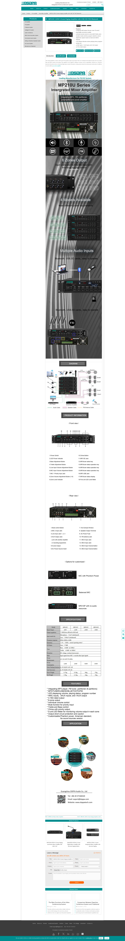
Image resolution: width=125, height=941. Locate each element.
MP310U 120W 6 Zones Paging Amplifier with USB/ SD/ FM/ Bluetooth (65, 13)
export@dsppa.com (58, 927)
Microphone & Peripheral (30, 46)
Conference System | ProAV (84, 2)
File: (51, 869)
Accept (107, 938)
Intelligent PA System (29, 30)
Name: (76, 859)
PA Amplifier (34, 13)
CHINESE (94, 2)
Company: (50, 866)
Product (45, 8)
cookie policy (89, 938)
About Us (38, 8)
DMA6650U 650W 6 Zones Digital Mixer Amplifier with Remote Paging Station (73, 844)
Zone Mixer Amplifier (43, 13)
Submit (76, 882)
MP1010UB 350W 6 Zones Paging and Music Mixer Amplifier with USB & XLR (55, 844)
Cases (71, 8)
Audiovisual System (55, 8)
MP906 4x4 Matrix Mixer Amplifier (55, 816)
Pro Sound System (29, 43)
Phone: (76, 862)
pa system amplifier (57, 65)
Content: (50, 873)
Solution (65, 8)
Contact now (80, 50)
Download (83, 8)
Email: (50, 862)
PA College (76, 923)
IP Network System (29, 27)
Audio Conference (29, 32)
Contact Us (92, 8)
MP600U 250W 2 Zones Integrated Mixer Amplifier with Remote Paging (92, 844)
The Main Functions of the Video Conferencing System (59, 903)
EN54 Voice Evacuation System (31, 35)
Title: (50, 859)
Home (31, 8)
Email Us (98, 853)
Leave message (89, 50)
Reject (101, 938)
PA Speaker (27, 24)
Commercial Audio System (30, 38)
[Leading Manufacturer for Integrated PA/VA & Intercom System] (29, 3)
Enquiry (76, 866)
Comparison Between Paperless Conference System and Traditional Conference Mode (87, 903)
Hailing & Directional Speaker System (33, 41)
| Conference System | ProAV (65, 930)
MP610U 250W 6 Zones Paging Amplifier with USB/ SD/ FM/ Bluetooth (91, 816)
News (77, 8)
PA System (55, 930)
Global (100, 2)
